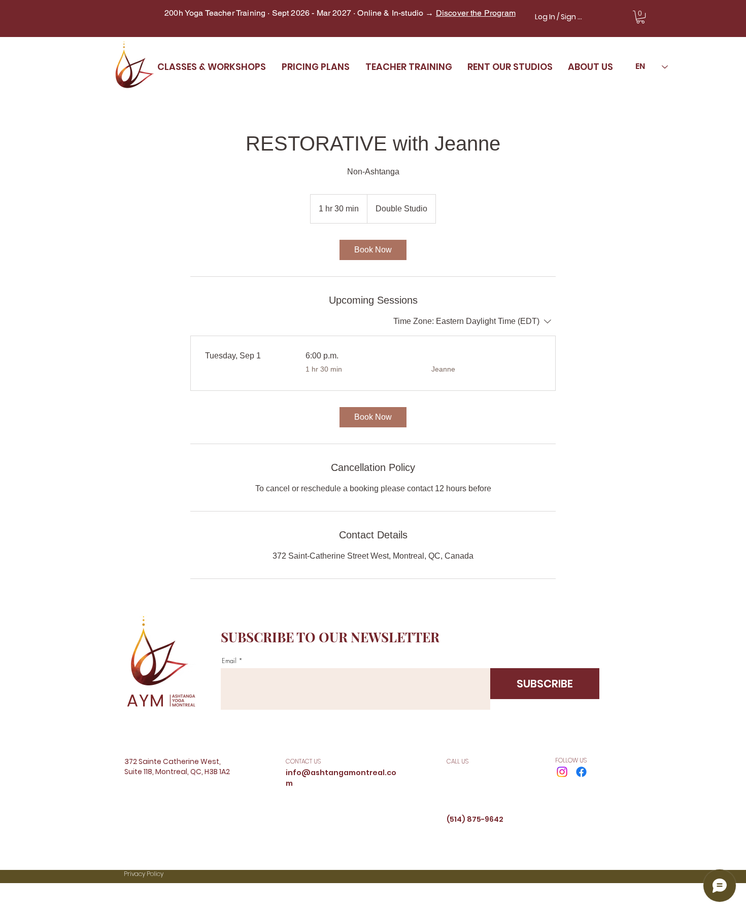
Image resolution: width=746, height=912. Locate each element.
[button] (640, 17)
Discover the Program (476, 13)
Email (229, 661)
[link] (373, 250)
